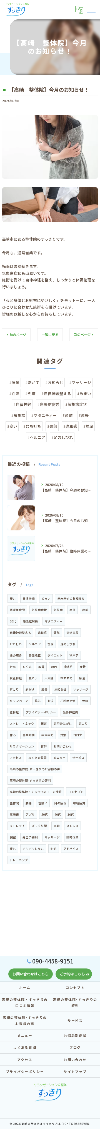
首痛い (43, 803)
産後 (72, 610)
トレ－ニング (19, 860)
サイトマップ (75, 1071)
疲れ (13, 848)
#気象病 (18, 415)
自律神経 (28, 598)
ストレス (72, 826)
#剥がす (32, 382)
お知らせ (60, 689)
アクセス (16, 758)
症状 (83, 667)
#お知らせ (54, 382)
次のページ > (84, 334)
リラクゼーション (22, 746)
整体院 (14, 803)
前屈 (51, 644)
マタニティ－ (54, 621)
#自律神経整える (56, 393)
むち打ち (16, 644)
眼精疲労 (79, 803)
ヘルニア (35, 644)
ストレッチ (17, 826)
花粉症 (14, 712)
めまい (46, 598)
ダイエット (55, 655)
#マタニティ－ (44, 415)
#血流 (14, 393)
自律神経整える (20, 632)
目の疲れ (60, 803)
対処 (54, 848)
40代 (57, 814)
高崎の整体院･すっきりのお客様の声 (35, 769)
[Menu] (91, 10)
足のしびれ (68, 644)
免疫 (85, 701)
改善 (41, 667)
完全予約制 (30, 837)
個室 (13, 837)
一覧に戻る (50, 334)
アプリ (30, 814)
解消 (82, 678)
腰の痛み (16, 655)
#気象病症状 (76, 404)
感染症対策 (30, 621)
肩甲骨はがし (63, 723)
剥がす (30, 689)
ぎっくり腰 (39, 826)
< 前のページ (16, 334)
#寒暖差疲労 (48, 404)
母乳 (38, 701)
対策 (63, 735)
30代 (71, 814)
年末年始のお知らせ (71, 598)
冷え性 (68, 667)
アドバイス (71, 848)
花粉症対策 (68, 701)
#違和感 (70, 426)
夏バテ (33, 678)
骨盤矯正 (35, 655)
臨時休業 (72, 837)
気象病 (58, 610)
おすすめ (66, 678)
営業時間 (28, 735)
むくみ (27, 667)
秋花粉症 (16, 678)
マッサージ (52, 837)
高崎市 (14, 814)
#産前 (67, 415)
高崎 (57, 826)
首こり (14, 689)
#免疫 (30, 393)
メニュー (59, 758)
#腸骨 (14, 382)
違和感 (42, 632)
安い (13, 598)
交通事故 (72, 632)
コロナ (77, 735)
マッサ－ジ (80, 689)
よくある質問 (37, 758)
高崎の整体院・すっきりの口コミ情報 (36, 792)
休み (13, 735)
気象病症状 (39, 610)
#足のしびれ (62, 437)
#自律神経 (22, 404)
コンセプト (76, 792)
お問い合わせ (63, 746)
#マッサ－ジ (80, 382)
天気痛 (49, 678)
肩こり (83, 723)
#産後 (84, 415)
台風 (13, 667)
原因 (54, 667)
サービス (78, 758)
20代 (13, 621)
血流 (51, 701)
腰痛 (29, 803)
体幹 (44, 746)
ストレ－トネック (22, 723)
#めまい (84, 393)
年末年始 (47, 735)
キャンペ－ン (19, 701)
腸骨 (44, 689)
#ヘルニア (36, 437)
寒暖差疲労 (17, 610)
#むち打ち (32, 426)
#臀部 (52, 426)
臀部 (57, 632)
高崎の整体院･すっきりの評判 (30, 780)
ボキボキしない (33, 848)
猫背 (44, 723)
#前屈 (88, 426)
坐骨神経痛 (70, 712)
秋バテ (74, 655)
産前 (85, 610)
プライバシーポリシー (41, 712)
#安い (12, 426)
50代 (44, 814)
